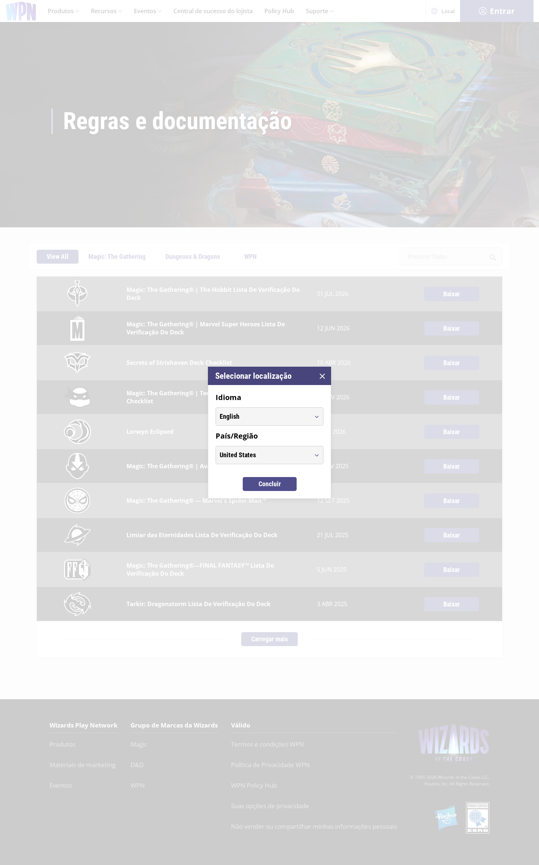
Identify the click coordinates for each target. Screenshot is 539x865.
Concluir (269, 484)
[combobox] (262, 416)
